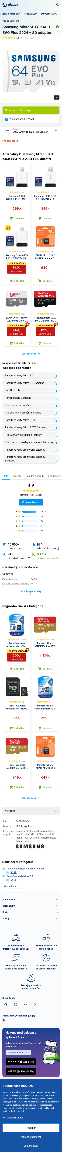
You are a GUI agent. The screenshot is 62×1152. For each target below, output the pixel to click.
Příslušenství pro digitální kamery (23, 434)
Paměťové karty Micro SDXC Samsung (26, 427)
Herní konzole (12, 390)
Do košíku (19, 218)
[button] (31, 899)
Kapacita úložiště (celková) (15, 583)
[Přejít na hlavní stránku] (10, 5)
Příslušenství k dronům (17, 405)
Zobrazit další (28, 353)
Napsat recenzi (33, 502)
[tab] (6, 476)
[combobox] (31, 131)
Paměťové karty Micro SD (19, 375)
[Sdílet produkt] (57, 26)
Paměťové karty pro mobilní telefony (25, 449)
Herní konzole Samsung (18, 397)
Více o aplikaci (15, 1052)
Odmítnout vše (31, 1146)
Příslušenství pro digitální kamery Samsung (29, 442)
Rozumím (31, 1127)
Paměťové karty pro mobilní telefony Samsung (25, 458)
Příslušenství (30, 14)
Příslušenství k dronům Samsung (23, 412)
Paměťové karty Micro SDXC (20, 420)
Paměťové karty (49, 14)
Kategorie (10, 810)
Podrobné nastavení (31, 1136)
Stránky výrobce (24, 826)
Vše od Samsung (10, 21)
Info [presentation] (6, 476)
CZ (8, 1019)
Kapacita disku (9, 579)
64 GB (13, 872)
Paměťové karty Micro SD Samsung (24, 382)
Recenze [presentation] (17, 476)
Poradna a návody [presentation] (35, 476)
